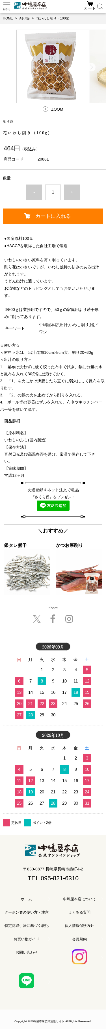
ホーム (26, 899)
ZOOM (57, 109)
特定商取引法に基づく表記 (27, 925)
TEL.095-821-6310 (53, 878)
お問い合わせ (27, 952)
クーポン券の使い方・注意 (27, 912)
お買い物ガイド (26, 939)
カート (90, 8)
